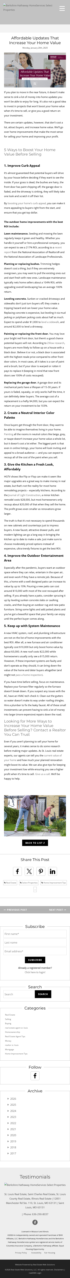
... (35, 889)
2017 (13, 1153)
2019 (13, 1141)
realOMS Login (35, 1273)
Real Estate (11, 882)
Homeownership (12, 1032)
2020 (13, 1135)
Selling (8, 1019)
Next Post (56, 909)
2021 (13, 1129)
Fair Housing (49, 1253)
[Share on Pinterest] (40, 871)
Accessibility (36, 1253)
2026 (13, 1098)
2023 (13, 1117)
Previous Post (16, 909)
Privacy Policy (21, 1253)
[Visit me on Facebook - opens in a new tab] (35, 1075)
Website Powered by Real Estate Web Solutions (35, 1264)
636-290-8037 (40, 1214)
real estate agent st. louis (16, 1027)
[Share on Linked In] (52, 871)
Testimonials (35, 1177)
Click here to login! (35, 972)
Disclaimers (59, 1269)
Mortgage (9, 1049)
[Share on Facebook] (17, 871)
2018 (13, 1147)
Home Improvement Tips (54, 882)
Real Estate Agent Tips (15, 1036)
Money (8, 1040)
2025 (13, 1105)
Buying (8, 1023)
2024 (13, 1111)
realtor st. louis (12, 1045)
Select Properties (30, 882)
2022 (13, 1123)
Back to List (34, 842)
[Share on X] (29, 871)
